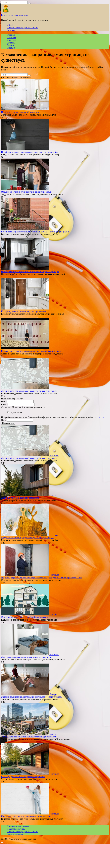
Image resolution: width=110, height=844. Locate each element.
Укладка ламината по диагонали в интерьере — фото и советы (31, 697)
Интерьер (11, 40)
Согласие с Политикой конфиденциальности (24, 407)
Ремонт (10, 45)
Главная (11, 35)
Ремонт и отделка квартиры (14, 15)
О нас (9, 25)
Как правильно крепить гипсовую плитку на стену (26, 816)
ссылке (100, 417)
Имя (4, 401)
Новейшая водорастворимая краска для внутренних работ (29, 152)
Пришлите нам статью (18, 826)
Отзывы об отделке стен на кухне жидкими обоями (26, 192)
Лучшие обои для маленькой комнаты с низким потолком (29, 391)
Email (4, 404)
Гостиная (11, 37)
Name (4, 420)
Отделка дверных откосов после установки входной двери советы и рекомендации (41, 577)
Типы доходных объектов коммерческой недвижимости (28, 736)
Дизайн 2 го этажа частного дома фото (20, 498)
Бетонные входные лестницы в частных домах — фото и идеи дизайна (35, 231)
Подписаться (8, 423)
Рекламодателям (15, 834)
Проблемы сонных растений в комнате (20, 112)
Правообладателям (16, 829)
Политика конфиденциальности (22, 27)
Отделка (11, 42)
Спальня (11, 48)
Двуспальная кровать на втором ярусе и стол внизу (26, 657)
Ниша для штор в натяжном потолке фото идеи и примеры (30, 271)
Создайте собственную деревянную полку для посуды (27, 537)
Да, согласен (16, 412)
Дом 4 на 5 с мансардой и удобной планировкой (24, 617)
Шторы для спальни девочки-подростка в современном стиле (31, 351)
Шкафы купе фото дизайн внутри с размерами (24, 311)
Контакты (11, 30)
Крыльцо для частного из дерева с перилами (23, 776)
